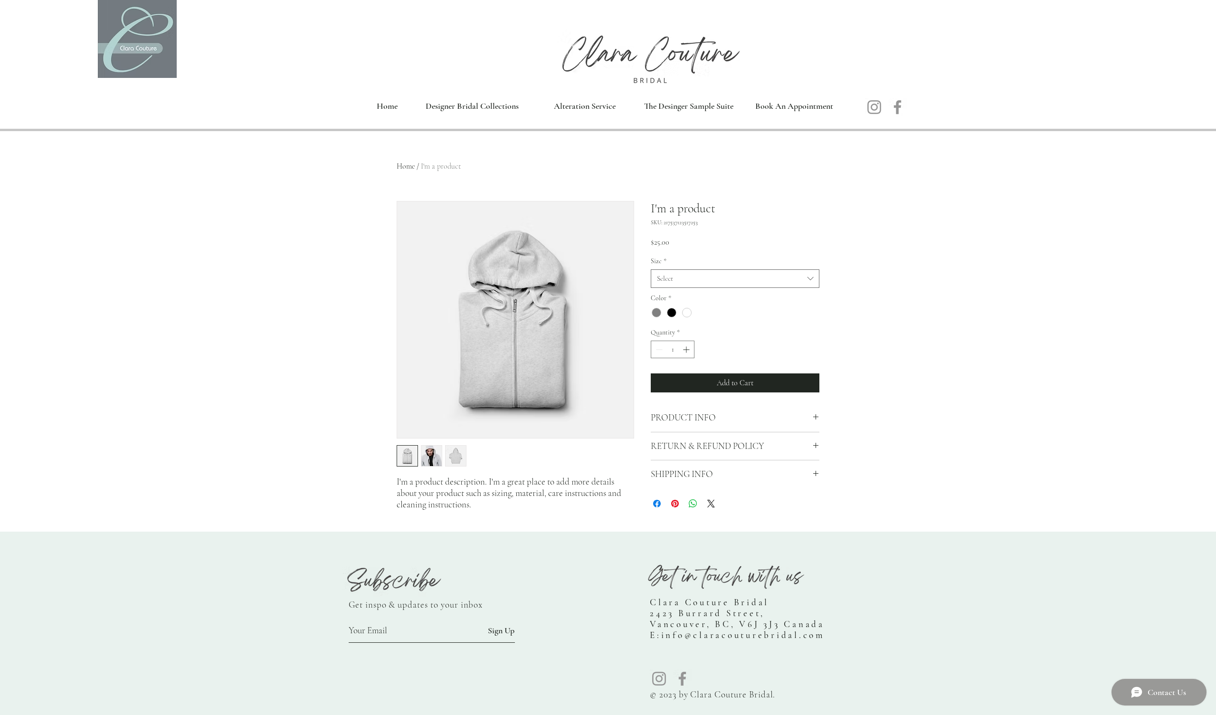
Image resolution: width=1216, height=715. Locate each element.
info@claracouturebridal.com (743, 634)
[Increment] (687, 349)
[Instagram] (874, 107)
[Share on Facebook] (657, 503)
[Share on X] (711, 503)
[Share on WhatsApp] (693, 503)
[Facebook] (897, 107)
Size (658, 261)
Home (406, 166)
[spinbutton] (672, 349)
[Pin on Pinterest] (675, 503)
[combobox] (735, 278)
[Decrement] (658, 349)
